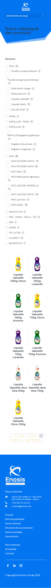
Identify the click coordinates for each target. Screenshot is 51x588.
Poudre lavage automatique (22, 80)
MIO (11, 156)
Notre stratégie (13, 532)
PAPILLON (15, 127)
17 (32, 440)
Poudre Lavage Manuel (24, 71)
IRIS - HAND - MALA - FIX (22, 217)
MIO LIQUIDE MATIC (22, 194)
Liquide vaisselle (20, 99)
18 (37, 440)
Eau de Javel (18, 109)
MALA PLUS (15, 212)
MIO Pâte (16, 171)
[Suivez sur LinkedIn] (14, 565)
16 (28, 440)
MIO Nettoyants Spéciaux (25, 177)
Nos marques (12, 545)
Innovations (11, 536)
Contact (9, 553)
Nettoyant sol (18, 94)
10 (16, 440)
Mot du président (14, 519)
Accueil (9, 515)
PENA (12, 116)
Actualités (10, 549)
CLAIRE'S (14, 238)
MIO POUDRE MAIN (22, 166)
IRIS (11, 222)
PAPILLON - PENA (19, 121)
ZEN (11, 66)
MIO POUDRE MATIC (23, 161)
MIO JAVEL (17, 205)
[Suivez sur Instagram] (21, 565)
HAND (12, 227)
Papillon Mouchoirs (21, 144)
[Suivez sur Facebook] (8, 565)
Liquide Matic (18, 104)
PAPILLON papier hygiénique (23, 135)
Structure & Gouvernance (19, 528)
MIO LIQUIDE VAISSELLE (25, 185)
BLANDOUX (15, 243)
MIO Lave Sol (18, 199)
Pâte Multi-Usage (21, 88)
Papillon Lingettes (21, 149)
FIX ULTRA (15, 232)
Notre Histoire (13, 523)
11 (20, 440)
